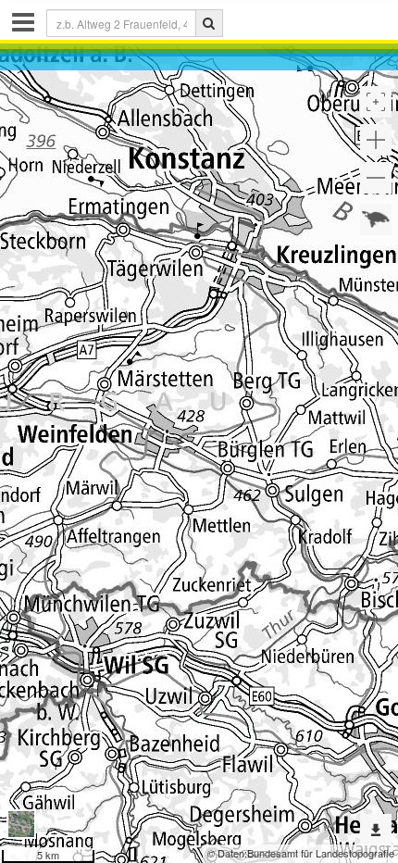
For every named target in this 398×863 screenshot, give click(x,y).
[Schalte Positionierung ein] (376, 102)
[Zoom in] (376, 140)
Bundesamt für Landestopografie (320, 852)
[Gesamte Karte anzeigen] (376, 219)
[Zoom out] (376, 178)
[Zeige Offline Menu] (376, 829)
